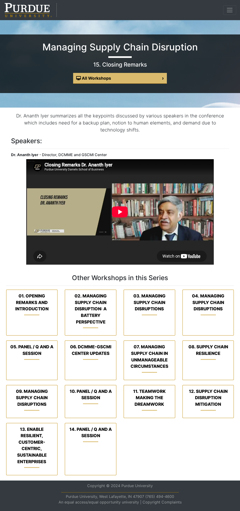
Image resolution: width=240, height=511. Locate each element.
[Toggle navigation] (229, 10)
